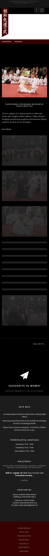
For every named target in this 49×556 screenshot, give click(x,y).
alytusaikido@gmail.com (24, 3)
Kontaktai (24, 547)
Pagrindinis (6, 42)
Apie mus (24, 532)
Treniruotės (24, 536)
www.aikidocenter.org (28, 503)
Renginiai (18, 42)
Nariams (24, 551)
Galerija (24, 544)
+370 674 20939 (32, 1)
